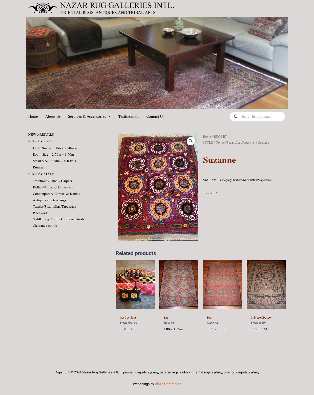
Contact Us (155, 116)
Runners (39, 167)
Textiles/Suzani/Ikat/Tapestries (54, 206)
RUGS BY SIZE (39, 140)
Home (33, 116)
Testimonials (128, 116)
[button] (191, 141)
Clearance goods (45, 225)
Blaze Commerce (168, 384)
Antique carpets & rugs (49, 200)
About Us (53, 116)
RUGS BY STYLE (41, 173)
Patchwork (40, 212)
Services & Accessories (87, 116)
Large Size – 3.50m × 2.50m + (55, 148)
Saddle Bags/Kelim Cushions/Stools (58, 219)
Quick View (135, 307)
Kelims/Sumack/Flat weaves (53, 187)
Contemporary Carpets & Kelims (56, 193)
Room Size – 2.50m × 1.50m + (55, 154)
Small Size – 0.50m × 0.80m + (54, 160)
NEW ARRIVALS (41, 134)
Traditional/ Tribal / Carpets (52, 180)
